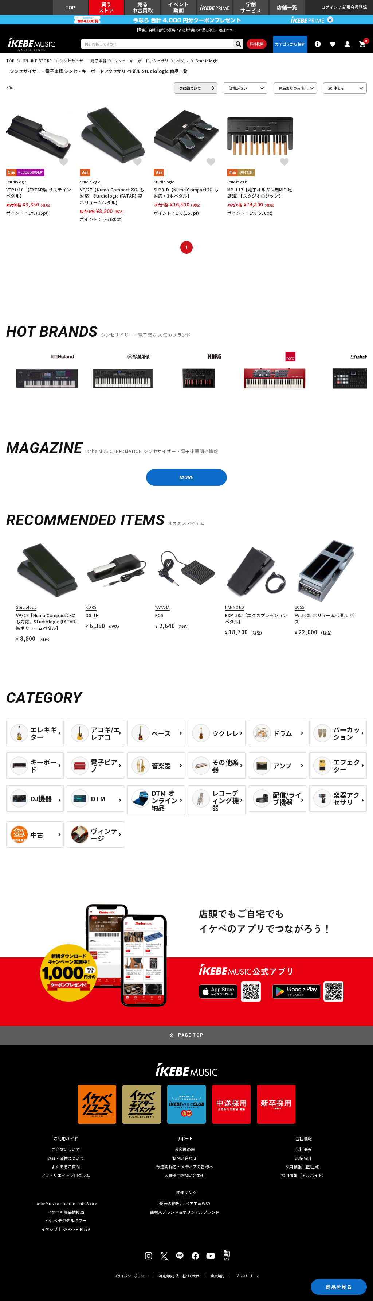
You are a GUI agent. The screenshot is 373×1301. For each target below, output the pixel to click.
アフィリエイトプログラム (65, 1175)
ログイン (329, 7)
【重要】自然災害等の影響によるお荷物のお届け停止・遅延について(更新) (186, 29)
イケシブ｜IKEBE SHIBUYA (65, 1229)
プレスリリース (247, 1276)
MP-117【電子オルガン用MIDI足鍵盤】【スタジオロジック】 (259, 192)
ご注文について (65, 1149)
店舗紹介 (303, 1158)
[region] (186, 381)
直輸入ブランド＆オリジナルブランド (185, 1212)
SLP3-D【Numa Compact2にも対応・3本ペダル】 (186, 192)
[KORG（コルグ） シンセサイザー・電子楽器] (199, 379)
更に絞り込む (190, 88)
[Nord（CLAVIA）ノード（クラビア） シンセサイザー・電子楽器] (275, 379)
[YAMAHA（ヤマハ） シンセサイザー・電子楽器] (123, 379)
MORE (186, 477)
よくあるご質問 (65, 1166)
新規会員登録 (354, 7)
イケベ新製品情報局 (65, 1212)
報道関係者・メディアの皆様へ (184, 1166)
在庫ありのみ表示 (293, 88)
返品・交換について (65, 1158)
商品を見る (339, 1286)
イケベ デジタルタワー (65, 1220)
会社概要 (303, 1149)
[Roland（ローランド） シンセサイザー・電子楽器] (47, 379)
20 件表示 (336, 88)
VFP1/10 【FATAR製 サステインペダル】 (38, 192)
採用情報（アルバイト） (303, 1175)
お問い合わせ (184, 1158)
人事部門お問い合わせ (184, 1175)
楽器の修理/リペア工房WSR (184, 1203)
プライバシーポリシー (131, 1276)
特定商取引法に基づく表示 (179, 1276)
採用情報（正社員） (303, 1166)
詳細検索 (256, 43)
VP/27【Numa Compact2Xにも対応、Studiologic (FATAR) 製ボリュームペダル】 (112, 195)
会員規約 (217, 1276)
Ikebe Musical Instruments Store (66, 1203)
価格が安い (238, 88)
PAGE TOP (190, 1035)
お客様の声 (184, 1149)
